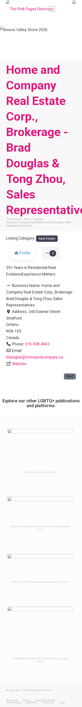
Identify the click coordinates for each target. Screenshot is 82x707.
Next (69, 376)
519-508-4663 (37, 344)
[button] (51, 253)
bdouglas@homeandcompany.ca (34, 357)
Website (19, 363)
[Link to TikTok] (72, 696)
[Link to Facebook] (59, 696)
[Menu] (50, 9)
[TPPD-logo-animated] (34, 9)
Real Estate (46, 238)
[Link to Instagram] (66, 696)
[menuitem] (50, 9)
